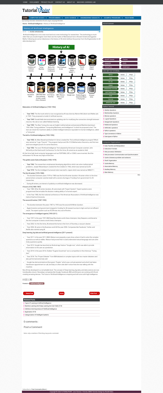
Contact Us (60, 2)
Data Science (70, 18)
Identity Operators (110, 110)
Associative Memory (111, 166)
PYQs (131, 78)
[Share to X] (28, 279)
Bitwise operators (110, 116)
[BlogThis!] (26, 279)
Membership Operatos (112, 113)
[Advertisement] (92, 10)
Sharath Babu (109, 392)
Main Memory (109, 172)
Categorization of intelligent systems (37, 315)
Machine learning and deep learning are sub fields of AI (43, 306)
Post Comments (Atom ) (39, 389)
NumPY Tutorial (109, 59)
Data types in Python (111, 136)
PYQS (131, 74)
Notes (123, 74)
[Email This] (24, 279)
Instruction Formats (111, 149)
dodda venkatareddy (36, 32)
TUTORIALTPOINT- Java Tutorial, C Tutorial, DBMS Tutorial (79, 392)
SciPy (124, 63)
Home (25, 2)
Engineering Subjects (90, 18)
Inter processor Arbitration (113, 152)
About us (71, 2)
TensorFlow (108, 67)
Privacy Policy (47, 2)
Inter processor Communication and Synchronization (121, 154)
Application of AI (30, 312)
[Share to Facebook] (31, 279)
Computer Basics (37, 18)
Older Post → (94, 293)
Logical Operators (110, 119)
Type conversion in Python (113, 133)
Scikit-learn (126, 67)
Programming (55, 18)
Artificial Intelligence (35, 24)
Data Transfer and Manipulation (115, 146)
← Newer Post (28, 293)
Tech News (129, 18)
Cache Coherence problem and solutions (118, 157)
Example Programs (112, 18)
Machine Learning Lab (86, 2)
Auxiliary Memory (110, 169)
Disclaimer (34, 2)
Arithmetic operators (111, 128)
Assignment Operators (112, 122)
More (139, 139)
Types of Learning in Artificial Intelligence (38, 303)
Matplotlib (108, 63)
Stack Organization (111, 160)
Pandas (125, 59)
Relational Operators (111, 125)
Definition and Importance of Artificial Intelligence (41, 309)
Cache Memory (109, 163)
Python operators (110, 130)
